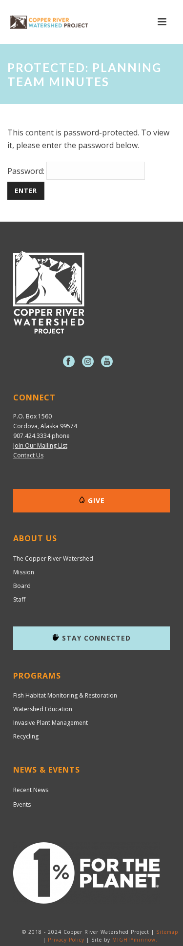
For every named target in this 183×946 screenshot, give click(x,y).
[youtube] (107, 362)
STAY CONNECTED (96, 638)
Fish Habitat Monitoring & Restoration (65, 695)
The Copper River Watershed (53, 558)
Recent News (30, 790)
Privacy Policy (66, 939)
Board (22, 586)
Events (22, 804)
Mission (23, 572)
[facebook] (69, 362)
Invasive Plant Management (50, 722)
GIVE (96, 500)
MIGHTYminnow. (135, 939)
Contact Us (28, 455)
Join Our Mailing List (40, 445)
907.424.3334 (31, 436)
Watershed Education (42, 709)
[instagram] (88, 362)
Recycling (26, 736)
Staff (19, 599)
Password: (26, 171)
